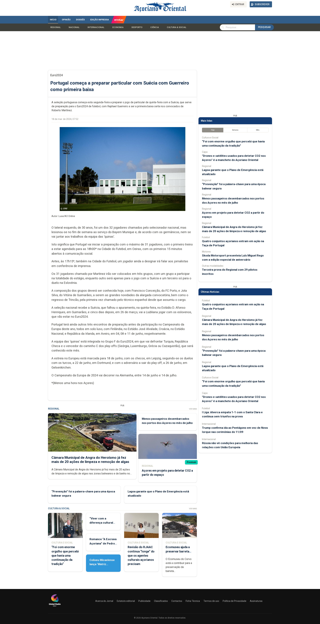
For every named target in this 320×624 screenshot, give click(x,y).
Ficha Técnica (193, 601)
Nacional (74, 27)
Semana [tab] (235, 130)
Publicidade (144, 601)
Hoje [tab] (212, 130)
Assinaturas (256, 601)
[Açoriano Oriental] (54, 606)
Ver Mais (193, 409)
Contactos (176, 601)
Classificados (161, 601)
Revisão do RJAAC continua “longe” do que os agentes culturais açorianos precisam (141, 555)
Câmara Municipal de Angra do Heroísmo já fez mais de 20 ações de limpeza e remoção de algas (90, 460)
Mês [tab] (258, 130)
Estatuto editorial (126, 601)
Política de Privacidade (234, 601)
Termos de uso (211, 601)
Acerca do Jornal (104, 601)
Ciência (154, 27)
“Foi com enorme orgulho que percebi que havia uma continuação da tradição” (65, 555)
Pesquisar (264, 27)
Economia (118, 27)
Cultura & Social (176, 27)
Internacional (96, 27)
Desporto (137, 27)
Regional (55, 27)
